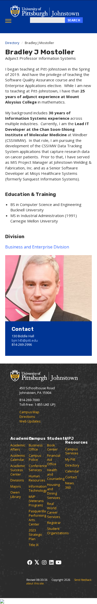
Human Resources (37, 478)
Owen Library (15, 494)
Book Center (52, 447)
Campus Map (29, 412)
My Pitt (70, 459)
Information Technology (38, 488)
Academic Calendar (17, 457)
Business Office (35, 447)
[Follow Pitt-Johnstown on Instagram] (44, 562)
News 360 (69, 485)
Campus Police (35, 457)
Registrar (54, 523)
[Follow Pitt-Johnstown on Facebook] (29, 562)
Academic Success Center (17, 470)
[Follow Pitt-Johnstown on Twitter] (37, 562)
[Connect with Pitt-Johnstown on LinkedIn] (51, 562)
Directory (12, 42)
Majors (15, 486)
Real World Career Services (53, 510)
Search (74, 20)
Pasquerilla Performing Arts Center (37, 518)
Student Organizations (58, 531)
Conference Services (38, 468)
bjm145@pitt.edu (25, 340)
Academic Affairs (17, 447)
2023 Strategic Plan (35, 534)
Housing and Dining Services (53, 491)
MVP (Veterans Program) (36, 501)
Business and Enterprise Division (37, 247)
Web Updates (29, 421)
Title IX (34, 545)
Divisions (17, 480)
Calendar (72, 471)
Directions (27, 417)
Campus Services (71, 451)
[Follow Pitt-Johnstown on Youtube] (58, 562)
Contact (71, 477)
